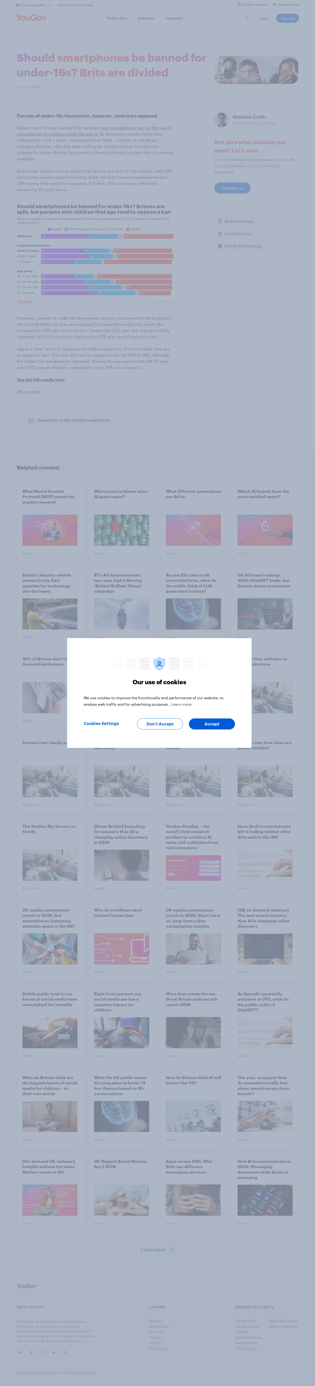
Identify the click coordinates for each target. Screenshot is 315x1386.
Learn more (181, 704)
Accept (212, 724)
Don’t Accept (160, 724)
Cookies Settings (101, 724)
